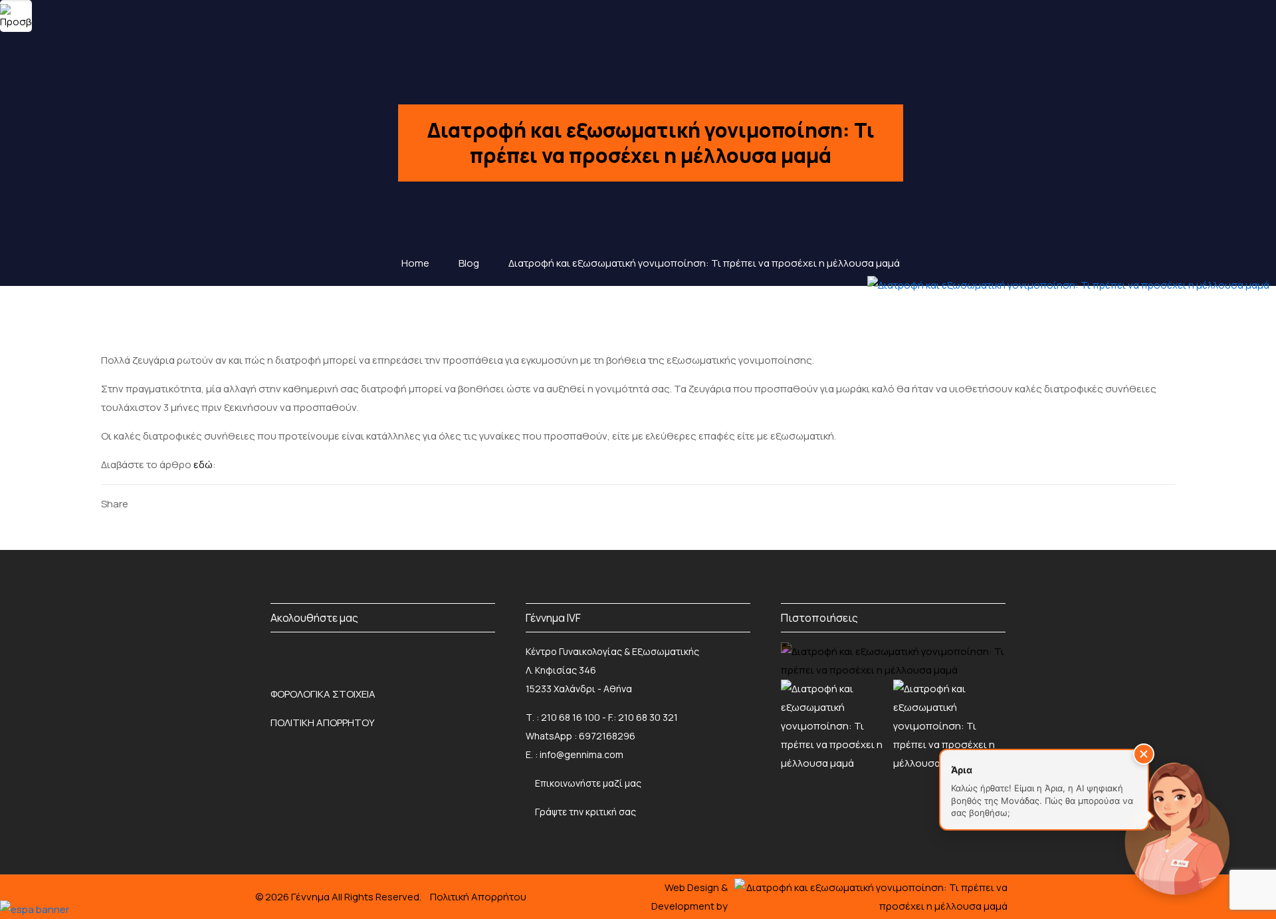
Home (415, 263)
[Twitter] (166, 504)
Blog (469, 263)
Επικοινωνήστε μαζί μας (588, 783)
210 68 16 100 (570, 717)
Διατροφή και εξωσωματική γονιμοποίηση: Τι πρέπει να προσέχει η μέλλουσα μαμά (704, 263)
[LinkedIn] (186, 504)
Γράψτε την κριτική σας (584, 811)
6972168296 (607, 735)
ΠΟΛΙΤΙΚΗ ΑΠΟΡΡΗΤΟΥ (322, 722)
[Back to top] (37, 865)
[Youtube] (487, 655)
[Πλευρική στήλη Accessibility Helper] (16, 16)
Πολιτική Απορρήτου (478, 897)
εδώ (203, 464)
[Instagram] (320, 655)
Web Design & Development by (689, 896)
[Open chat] (1176, 826)
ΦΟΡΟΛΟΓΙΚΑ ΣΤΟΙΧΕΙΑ (322, 694)
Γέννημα (311, 897)
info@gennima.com (581, 754)
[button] (1143, 754)
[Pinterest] (207, 504)
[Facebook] (145, 504)
